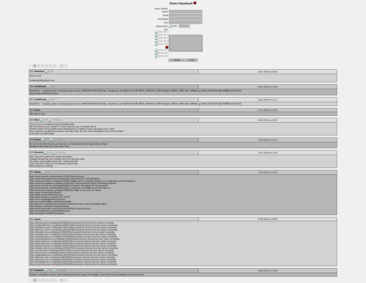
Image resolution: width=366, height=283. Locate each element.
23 (61, 66)
